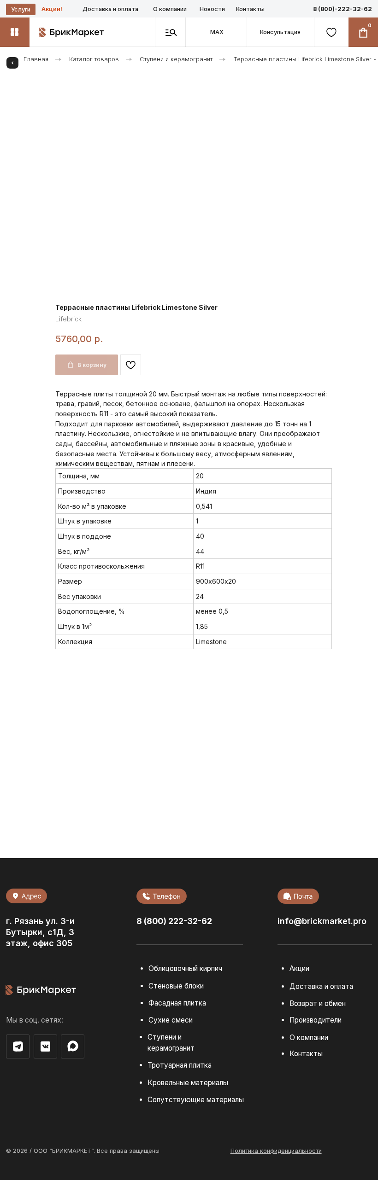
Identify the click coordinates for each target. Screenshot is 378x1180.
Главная (36, 59)
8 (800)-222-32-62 (342, 9)
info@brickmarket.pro (322, 921)
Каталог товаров (94, 59)
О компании (170, 9)
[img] (73, 1046)
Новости (212, 9)
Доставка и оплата (110, 9)
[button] (280, 32)
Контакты (250, 9)
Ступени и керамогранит (176, 59)
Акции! (51, 9)
